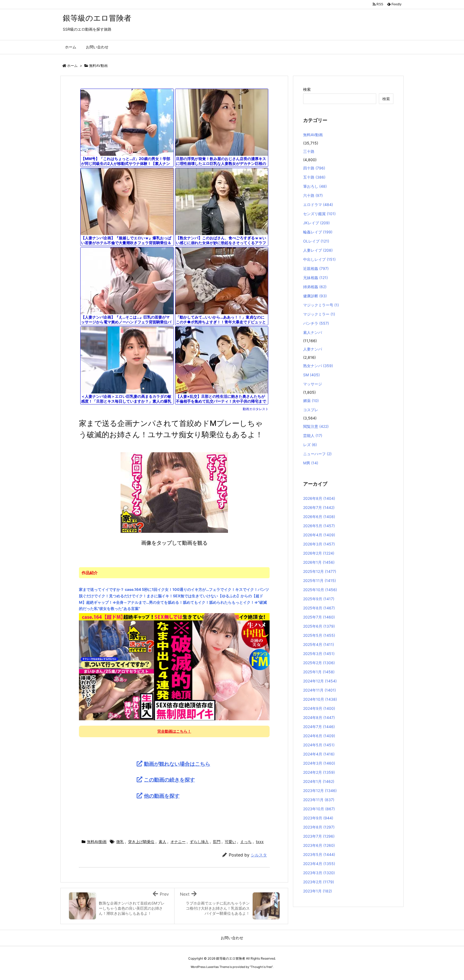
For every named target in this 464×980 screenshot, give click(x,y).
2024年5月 (319, 745)
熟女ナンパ (318, 365)
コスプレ (310, 409)
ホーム (72, 65)
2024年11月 (319, 690)
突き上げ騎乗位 (141, 841)
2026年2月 (318, 553)
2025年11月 (319, 580)
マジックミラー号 (321, 305)
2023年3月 (319, 872)
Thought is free (261, 967)
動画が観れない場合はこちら (177, 764)
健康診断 (315, 296)
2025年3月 (319, 653)
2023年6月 (319, 845)
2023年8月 (319, 827)
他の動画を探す (162, 796)
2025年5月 (319, 635)
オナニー (178, 841)
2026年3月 (319, 544)
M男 (310, 463)
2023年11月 (318, 799)
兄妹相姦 (315, 277)
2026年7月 (319, 507)
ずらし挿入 (199, 841)
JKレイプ (316, 222)
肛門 (216, 841)
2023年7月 (319, 836)
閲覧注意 (316, 426)
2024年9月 (319, 708)
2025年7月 (319, 617)
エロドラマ (318, 204)
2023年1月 (317, 891)
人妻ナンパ (312, 349)
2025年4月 (318, 644)
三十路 (308, 151)
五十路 (314, 177)
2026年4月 (319, 535)
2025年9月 (318, 598)
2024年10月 (320, 699)
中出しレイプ (319, 259)
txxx (260, 841)
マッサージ (312, 384)
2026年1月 (319, 562)
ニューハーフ (317, 453)
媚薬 (311, 400)
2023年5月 (319, 854)
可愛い (230, 841)
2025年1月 (319, 672)
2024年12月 (320, 681)
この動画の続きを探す (169, 779)
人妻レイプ (318, 250)
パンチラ (316, 323)
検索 (307, 89)
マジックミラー (319, 314)
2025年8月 (319, 608)
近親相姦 (316, 268)
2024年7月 (319, 726)
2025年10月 (320, 589)
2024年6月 (319, 735)
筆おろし (315, 186)
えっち (246, 841)
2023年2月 (318, 882)
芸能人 (312, 435)
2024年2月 (319, 772)
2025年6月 (319, 626)
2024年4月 (319, 754)
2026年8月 (319, 498)
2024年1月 (318, 781)
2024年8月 (319, 717)
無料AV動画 (98, 65)
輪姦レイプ (317, 232)
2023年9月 (318, 818)
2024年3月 (319, 763)
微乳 (120, 841)
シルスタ (259, 855)
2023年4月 (319, 863)
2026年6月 (319, 516)
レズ (310, 444)
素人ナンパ (312, 332)
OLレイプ (316, 241)
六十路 (313, 195)
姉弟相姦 (315, 286)
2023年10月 (319, 809)
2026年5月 (319, 525)
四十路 (314, 168)
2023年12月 (320, 790)
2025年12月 (319, 571)
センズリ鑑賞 (319, 213)
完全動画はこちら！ (174, 731)
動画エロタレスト (256, 409)
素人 (162, 841)
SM (311, 375)
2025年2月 (319, 662)
